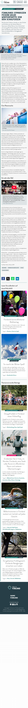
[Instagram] (17, 604)
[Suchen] (14, 2)
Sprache (19, 2)
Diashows (9, 331)
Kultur (9, 480)
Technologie (17, 480)
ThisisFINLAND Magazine (9, 529)
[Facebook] (11, 604)
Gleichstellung (10, 427)
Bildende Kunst (10, 478)
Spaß (22, 267)
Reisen (14, 375)
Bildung (4, 267)
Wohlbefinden (18, 529)
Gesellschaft (10, 375)
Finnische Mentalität (13, 267)
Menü (25, 2)
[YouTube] (15, 604)
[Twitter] (13, 604)
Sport (21, 427)
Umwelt (12, 578)
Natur (15, 427)
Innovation (5, 480)
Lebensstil (9, 527)
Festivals (14, 331)
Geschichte (21, 478)
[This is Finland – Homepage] (5, 1)
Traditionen (5, 270)
